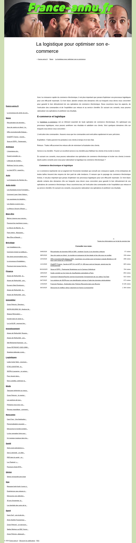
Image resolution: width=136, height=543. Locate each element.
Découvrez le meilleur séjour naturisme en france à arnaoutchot (71, 287)
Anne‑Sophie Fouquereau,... (16, 520)
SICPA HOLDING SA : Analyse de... (18, 309)
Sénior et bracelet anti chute (16, 476)
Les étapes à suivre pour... (16, 204)
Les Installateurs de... (14, 247)
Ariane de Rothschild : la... (16, 276)
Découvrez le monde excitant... (17, 429)
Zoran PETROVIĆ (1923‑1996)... (18, 347)
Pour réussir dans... (13, 376)
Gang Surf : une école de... (16, 515)
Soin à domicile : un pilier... (16, 453)
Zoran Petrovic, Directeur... (16, 304)
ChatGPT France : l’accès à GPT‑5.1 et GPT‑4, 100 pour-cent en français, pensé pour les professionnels (80, 264)
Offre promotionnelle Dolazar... (17, 132)
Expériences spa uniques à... (16, 491)
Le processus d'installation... (16, 261)
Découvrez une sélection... (16, 496)
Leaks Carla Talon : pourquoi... (17, 362)
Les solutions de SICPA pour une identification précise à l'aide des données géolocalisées (80, 280)
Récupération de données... (16, 122)
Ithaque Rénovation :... (14, 314)
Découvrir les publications (27, 541)
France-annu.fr (13, 541)
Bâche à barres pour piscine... (17, 218)
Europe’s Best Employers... (16, 285)
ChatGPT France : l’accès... (16, 137)
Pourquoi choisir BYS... (14, 467)
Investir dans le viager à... (15, 319)
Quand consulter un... (14, 156)
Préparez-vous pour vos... (15, 405)
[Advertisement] (84, 76)
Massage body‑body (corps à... (17, 486)
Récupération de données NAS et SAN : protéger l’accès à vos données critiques (77, 251)
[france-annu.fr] (68, 18)
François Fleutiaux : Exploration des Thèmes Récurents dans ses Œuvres (75, 284)
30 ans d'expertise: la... (15, 500)
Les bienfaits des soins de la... (17, 505)
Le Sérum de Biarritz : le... (15, 228)
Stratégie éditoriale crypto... (16, 352)
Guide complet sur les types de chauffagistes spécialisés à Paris (72, 273)
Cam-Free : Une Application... (17, 419)
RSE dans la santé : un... (15, 457)
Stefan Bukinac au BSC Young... (17, 529)
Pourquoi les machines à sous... (17, 223)
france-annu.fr (43, 59)
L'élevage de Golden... (14, 161)
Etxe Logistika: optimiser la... (16, 381)
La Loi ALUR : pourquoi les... (16, 323)
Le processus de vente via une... (18, 113)
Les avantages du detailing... (16, 199)
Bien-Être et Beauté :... (14, 237)
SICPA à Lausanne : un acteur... (17, 371)
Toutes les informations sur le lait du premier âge (113, 241)
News (51, 59)
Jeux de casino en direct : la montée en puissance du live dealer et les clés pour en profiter (81, 255)
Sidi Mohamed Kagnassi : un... (17, 342)
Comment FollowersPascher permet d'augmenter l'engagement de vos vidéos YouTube (79, 276)
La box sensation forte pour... (17, 433)
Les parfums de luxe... (14, 400)
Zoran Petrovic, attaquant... (16, 534)
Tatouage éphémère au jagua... (17, 390)
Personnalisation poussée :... (16, 424)
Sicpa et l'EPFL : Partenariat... (17, 141)
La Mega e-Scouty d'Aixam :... (17, 208)
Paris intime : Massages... (15, 232)
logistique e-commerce (48, 122)
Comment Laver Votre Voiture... (17, 194)
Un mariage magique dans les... (17, 438)
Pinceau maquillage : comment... (18, 409)
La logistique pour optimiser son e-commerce (70, 59)
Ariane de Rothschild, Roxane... (17, 333)
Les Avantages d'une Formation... (18, 190)
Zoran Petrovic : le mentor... (16, 395)
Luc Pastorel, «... (12, 462)
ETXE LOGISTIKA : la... (15, 366)
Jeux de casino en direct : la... (17, 127)
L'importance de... (13, 151)
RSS (37, 541)
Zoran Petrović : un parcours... (17, 524)
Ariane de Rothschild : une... (16, 280)
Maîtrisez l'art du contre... (15, 165)
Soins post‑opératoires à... (16, 448)
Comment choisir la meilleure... (17, 252)
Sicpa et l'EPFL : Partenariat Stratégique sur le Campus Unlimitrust (72, 269)
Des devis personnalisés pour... (17, 256)
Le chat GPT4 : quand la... (16, 170)
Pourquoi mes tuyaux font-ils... (17, 266)
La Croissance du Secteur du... (17, 180)
